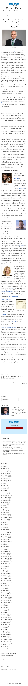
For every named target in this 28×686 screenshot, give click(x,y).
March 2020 (5, 510)
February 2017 (6, 573)
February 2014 (6, 634)
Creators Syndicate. (14, 296)
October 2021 (6, 478)
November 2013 (6, 639)
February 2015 (6, 614)
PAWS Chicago (21, 188)
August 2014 (5, 624)
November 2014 (6, 619)
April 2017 (5, 570)
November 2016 (6, 578)
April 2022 (5, 468)
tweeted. (21, 245)
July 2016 (5, 585)
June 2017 (5, 566)
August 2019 (5, 522)
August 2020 (6, 502)
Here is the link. (13, 321)
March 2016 (5, 592)
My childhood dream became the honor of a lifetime (14, 441)
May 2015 (5, 609)
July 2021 (5, 483)
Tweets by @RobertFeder (7, 655)
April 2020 (5, 509)
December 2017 (6, 556)
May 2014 (5, 629)
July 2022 (5, 463)
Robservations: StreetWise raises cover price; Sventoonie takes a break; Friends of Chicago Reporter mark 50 (13, 450)
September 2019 (6, 521)
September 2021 (6, 480)
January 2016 (6, 595)
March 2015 (5, 612)
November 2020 (6, 497)
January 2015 (6, 615)
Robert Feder (14, 8)
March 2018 (5, 551)
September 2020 (6, 500)
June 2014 (5, 627)
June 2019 (5, 526)
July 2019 (5, 524)
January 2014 (6, 636)
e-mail (14, 669)
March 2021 (5, 490)
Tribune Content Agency (7, 291)
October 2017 (6, 559)
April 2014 (5, 631)
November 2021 (6, 476)
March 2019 (5, 531)
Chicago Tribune (15, 50)
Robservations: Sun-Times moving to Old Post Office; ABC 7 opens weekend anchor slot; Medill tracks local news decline (14, 444)
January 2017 (6, 575)
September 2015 (6, 602)
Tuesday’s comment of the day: (9, 327)
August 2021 (5, 482)
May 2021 (5, 487)
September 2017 (6, 561)
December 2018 (6, 536)
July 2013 (5, 646)
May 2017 (5, 568)
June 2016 (5, 587)
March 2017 (5, 571)
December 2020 (6, 495)
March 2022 (5, 470)
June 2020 (5, 505)
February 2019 (6, 532)
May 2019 (5, 527)
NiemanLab (4, 314)
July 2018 (5, 544)
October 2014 (6, 621)
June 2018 (5, 546)
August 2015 (5, 604)
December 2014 (6, 617)
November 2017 (6, 558)
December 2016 (6, 576)
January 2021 (6, 493)
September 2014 (6, 622)
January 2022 (6, 473)
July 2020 (5, 504)
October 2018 (6, 539)
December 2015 (6, 597)
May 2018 (5, 548)
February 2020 (6, 512)
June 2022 (5, 465)
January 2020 (6, 514)
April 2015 (5, 610)
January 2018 (6, 554)
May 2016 (5, 588)
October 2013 (6, 641)
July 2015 (5, 605)
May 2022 (5, 466)
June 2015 (5, 607)
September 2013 (6, 643)
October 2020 (6, 499)
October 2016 (6, 580)
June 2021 (5, 485)
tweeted (12, 288)
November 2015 (6, 598)
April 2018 (5, 549)
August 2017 (5, 563)
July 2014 (5, 626)
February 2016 (6, 593)
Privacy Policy (18, 683)
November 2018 (6, 537)
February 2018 (6, 553)
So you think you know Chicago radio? (11, 447)
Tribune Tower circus (6, 102)
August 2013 (5, 644)
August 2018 (5, 543)
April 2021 (5, 488)
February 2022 (6, 471)
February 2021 (6, 492)
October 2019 (6, 519)
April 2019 (5, 529)
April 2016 (5, 590)
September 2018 (6, 541)
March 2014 (5, 632)
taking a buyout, (20, 182)
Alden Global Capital (6, 299)
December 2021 (6, 475)
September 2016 (6, 582)
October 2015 (6, 600)
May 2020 (5, 507)
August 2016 (5, 583)
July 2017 (5, 565)
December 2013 (6, 637)
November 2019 (6, 517)
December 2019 (6, 515)
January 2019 (6, 534)
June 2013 (5, 648)
